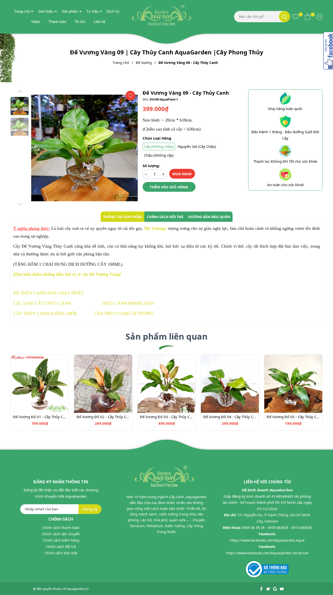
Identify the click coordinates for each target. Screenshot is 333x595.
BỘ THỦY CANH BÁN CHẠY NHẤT (48, 293)
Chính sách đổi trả (61, 546)
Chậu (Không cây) (159, 155)
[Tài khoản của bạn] (319, 16)
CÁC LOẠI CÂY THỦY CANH (42, 303)
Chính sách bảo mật (61, 553)
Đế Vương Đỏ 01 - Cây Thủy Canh (39, 416)
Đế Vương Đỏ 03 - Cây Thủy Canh (166, 416)
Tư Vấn (92, 11)
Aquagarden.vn (77, 588)
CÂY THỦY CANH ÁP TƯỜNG (123, 313)
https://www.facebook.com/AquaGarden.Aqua (267, 540)
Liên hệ (99, 22)
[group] (84, 148)
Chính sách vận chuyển (61, 534)
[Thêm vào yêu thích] (130, 96)
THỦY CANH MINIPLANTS (128, 303)
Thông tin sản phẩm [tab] (122, 216)
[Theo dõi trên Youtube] (281, 588)
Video (35, 22)
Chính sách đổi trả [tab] (165, 216)
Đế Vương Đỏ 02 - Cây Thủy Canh (103, 416)
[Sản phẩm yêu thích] (296, 16)
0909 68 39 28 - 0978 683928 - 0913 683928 (277, 527)
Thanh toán (57, 22)
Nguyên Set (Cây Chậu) (197, 146)
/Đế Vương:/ (155, 228)
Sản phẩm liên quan (166, 336)
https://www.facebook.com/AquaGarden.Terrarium (267, 553)
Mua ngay (182, 173)
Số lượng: (151, 165)
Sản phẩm (70, 11)
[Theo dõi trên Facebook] (261, 588)
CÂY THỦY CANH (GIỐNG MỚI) (45, 313)
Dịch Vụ (113, 11)
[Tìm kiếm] (284, 16)
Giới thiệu (45, 11)
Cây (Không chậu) (159, 146)
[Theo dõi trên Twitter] (268, 588)
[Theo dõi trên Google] (275, 588)
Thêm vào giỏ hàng (169, 186)
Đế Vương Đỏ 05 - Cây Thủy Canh (293, 416)
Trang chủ (22, 11)
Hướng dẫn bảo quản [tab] (209, 216)
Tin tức (80, 22)
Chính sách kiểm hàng (61, 540)
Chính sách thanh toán (60, 527)
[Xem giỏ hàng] (307, 16)
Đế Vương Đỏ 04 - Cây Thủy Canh (229, 416)
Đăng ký (90, 509)
